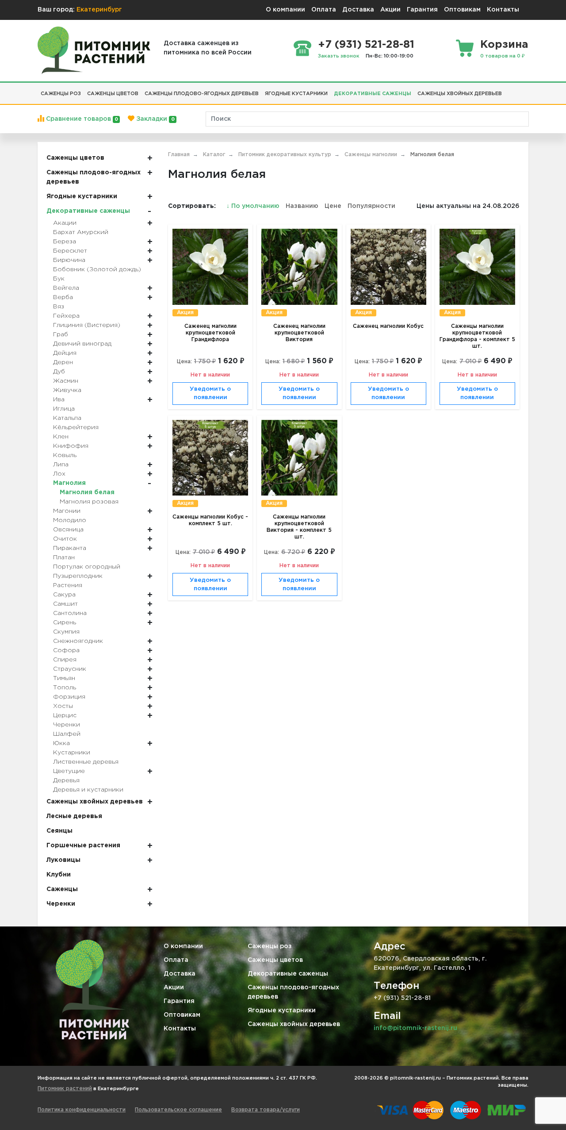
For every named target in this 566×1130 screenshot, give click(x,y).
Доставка (358, 9)
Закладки (154, 119)
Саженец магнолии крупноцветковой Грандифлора (210, 333)
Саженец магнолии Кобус (388, 326)
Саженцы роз (270, 946)
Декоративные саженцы (288, 973)
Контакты (503, 9)
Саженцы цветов (275, 960)
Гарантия (422, 9)
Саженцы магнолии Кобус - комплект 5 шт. (210, 520)
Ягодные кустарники (282, 1010)
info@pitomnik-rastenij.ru (415, 1028)
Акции (390, 9)
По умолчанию (253, 206)
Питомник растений (65, 1088)
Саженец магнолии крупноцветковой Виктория (299, 333)
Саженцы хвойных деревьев (294, 1024)
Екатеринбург (99, 9)
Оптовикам (462, 9)
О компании (285, 9)
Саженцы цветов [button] (112, 94)
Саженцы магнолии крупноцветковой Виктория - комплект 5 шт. (299, 527)
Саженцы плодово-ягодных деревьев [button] (202, 94)
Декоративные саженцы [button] (372, 94)
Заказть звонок (338, 56)
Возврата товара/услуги (265, 1109)
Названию (302, 206)
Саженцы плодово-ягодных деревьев (293, 992)
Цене (333, 206)
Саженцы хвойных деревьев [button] (459, 94)
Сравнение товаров (81, 119)
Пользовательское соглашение (178, 1109)
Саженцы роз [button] (61, 94)
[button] (508, 90)
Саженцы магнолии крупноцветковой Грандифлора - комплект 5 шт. (477, 336)
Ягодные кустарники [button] (296, 94)
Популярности (371, 206)
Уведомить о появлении (210, 393)
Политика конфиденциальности (82, 1109)
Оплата (323, 9)
